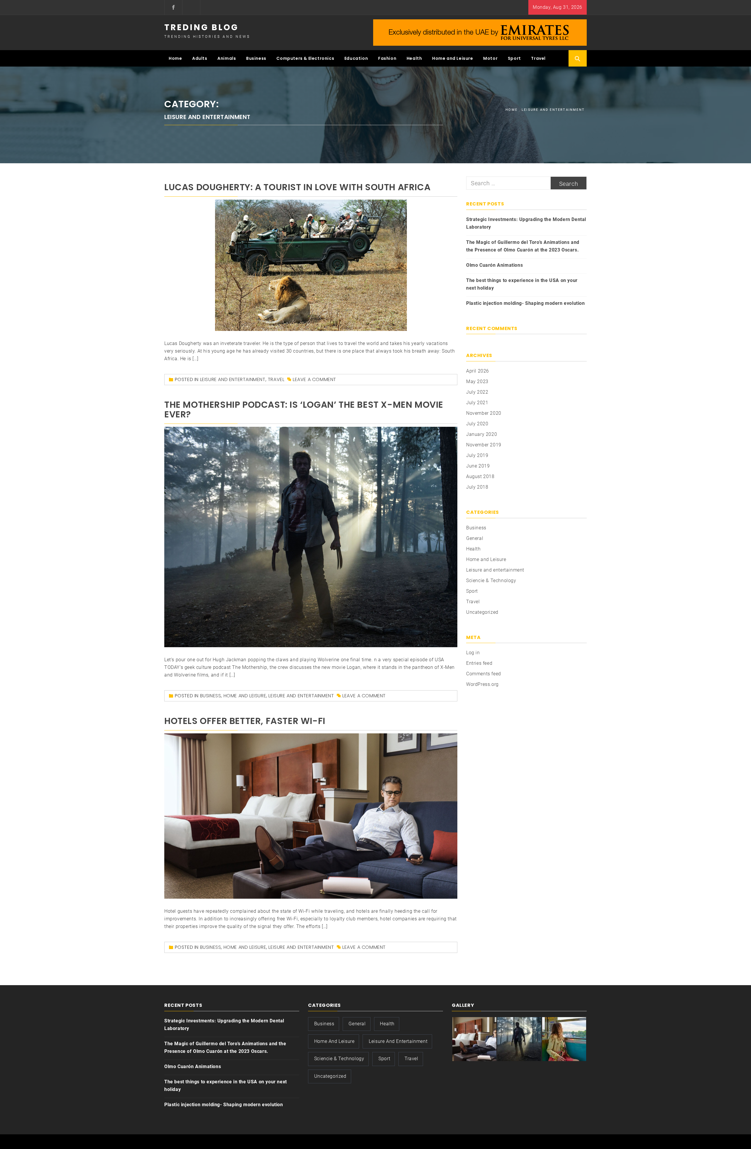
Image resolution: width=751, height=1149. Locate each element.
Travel (538, 58)
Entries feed (479, 663)
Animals (226, 58)
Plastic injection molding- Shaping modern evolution (525, 303)
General (474, 538)
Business (256, 58)
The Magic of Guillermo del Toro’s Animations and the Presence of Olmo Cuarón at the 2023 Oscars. (522, 246)
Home (175, 58)
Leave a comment (314, 379)
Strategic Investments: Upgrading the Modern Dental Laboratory (526, 223)
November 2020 (483, 413)
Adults (199, 58)
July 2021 (477, 402)
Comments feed (483, 674)
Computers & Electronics (305, 58)
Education (356, 58)
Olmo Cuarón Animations (494, 265)
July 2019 (477, 455)
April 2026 (477, 371)
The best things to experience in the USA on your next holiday (522, 284)
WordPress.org (482, 684)
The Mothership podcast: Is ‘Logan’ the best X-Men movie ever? (303, 409)
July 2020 (477, 423)
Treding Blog (201, 27)
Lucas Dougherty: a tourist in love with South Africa (297, 187)
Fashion (387, 58)
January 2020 (481, 434)
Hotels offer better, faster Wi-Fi (244, 721)
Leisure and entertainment (232, 379)
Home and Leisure (452, 58)
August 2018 (480, 476)
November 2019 (483, 445)
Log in (473, 652)
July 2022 (477, 392)
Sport (514, 58)
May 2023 (477, 381)
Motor (490, 58)
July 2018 (477, 487)
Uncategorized (482, 612)
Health (414, 58)
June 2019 (478, 466)
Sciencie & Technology (491, 580)
